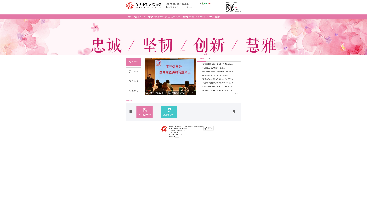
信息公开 (136, 17)
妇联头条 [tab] (211, 59)
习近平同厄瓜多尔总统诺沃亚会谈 (213, 68)
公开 (144, 17)
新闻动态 (186, 17)
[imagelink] (144, 5)
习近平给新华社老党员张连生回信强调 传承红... (218, 90)
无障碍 (228, 2)
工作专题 (210, 17)
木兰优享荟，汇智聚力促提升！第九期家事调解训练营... (165, 93)
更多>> (237, 93)
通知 (141, 17)
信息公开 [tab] (135, 71)
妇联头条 (197, 17)
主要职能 (156, 17)
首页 (129, 17)
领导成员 (167, 17)
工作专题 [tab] (135, 81)
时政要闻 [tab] (202, 59)
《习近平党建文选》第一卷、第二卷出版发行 (217, 86)
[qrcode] (233, 8)
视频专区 (217, 17)
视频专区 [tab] (135, 91)
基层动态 (202, 17)
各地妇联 (178, 17)
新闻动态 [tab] (135, 61)
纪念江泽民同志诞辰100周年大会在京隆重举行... (218, 71)
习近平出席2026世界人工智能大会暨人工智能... (217, 79)
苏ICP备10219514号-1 (176, 135)
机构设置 (172, 17)
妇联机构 (150, 17)
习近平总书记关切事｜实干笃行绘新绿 (215, 75)
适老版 (235, 2)
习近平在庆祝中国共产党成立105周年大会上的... (218, 83)
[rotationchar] (183, 37)
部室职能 (162, 17)
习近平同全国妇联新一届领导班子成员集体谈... (217, 64)
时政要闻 (191, 17)
